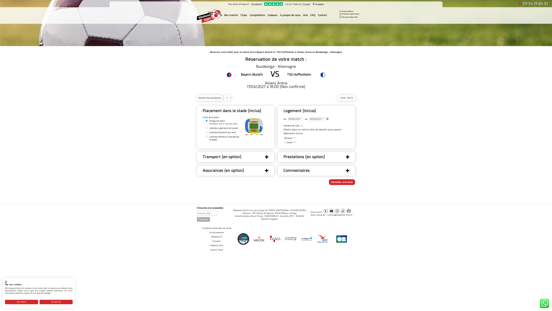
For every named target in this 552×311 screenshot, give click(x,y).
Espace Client (216, 249)
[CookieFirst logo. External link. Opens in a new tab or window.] (6, 282)
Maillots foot (216, 245)
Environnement (216, 232)
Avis (305, 15)
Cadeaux (273, 15)
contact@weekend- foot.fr (340, 215)
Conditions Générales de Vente (217, 228)
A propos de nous (290, 15)
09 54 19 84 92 (535, 4)
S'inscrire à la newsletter (210, 208)
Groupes (217, 241)
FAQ (313, 15)
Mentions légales (269, 219)
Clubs (244, 15)
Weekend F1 (216, 236)
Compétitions (257, 15)
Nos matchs (231, 15)
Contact (322, 15)
